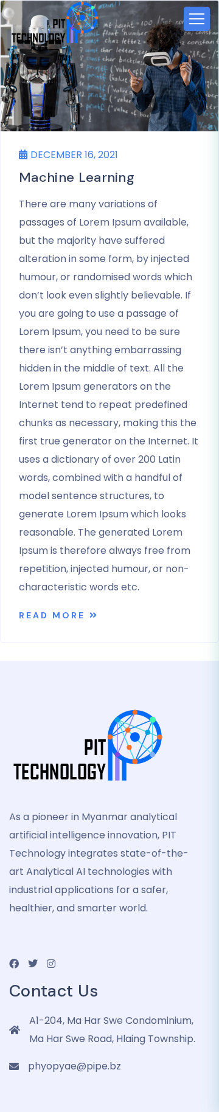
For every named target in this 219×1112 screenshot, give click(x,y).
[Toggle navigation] (197, 19)
